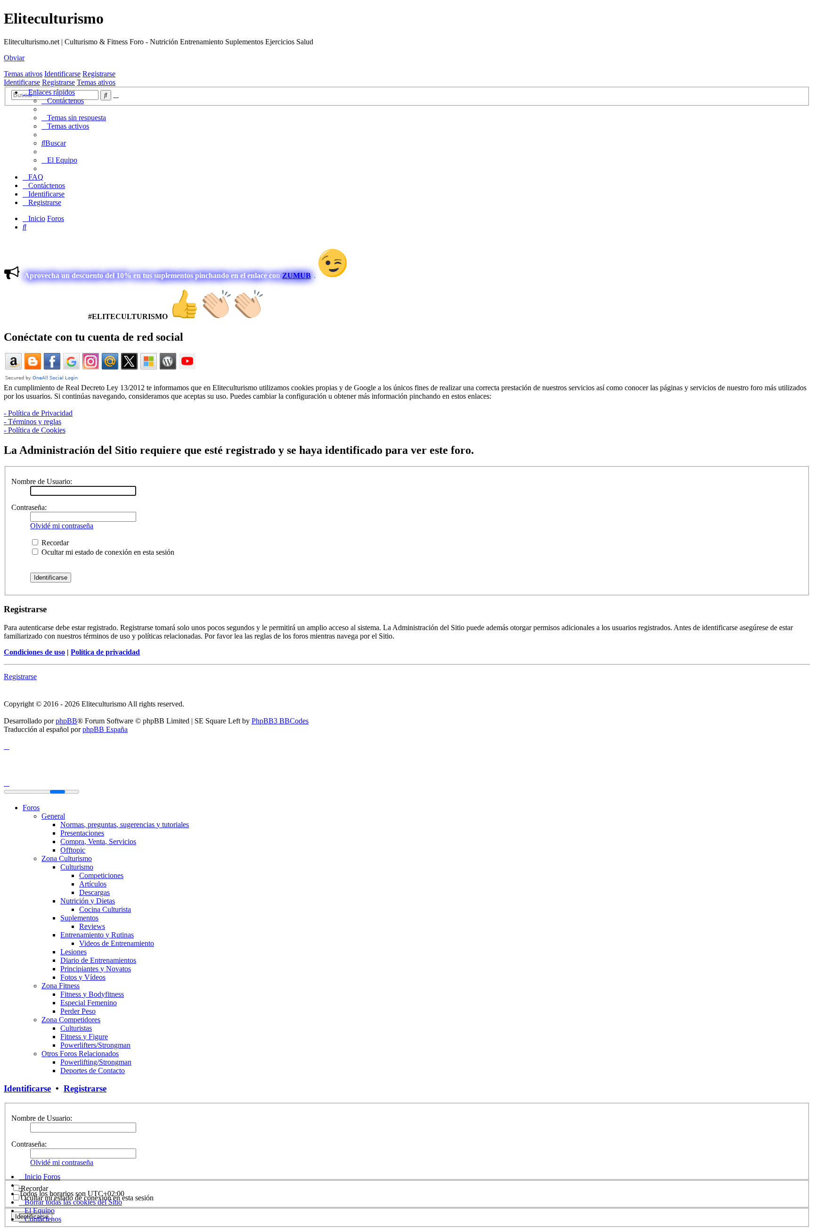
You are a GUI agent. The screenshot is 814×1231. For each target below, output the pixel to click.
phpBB (66, 721)
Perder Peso (78, 1011)
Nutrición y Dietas (87, 901)
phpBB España (105, 729)
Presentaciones (82, 833)
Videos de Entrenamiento (116, 943)
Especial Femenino (88, 1003)
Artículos (92, 884)
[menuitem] (62, 101)
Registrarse (98, 74)
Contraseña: (29, 507)
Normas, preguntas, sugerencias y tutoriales (124, 825)
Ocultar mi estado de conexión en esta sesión (107, 552)
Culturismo (76, 867)
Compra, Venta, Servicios (98, 841)
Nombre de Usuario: (41, 481)
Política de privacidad (105, 652)
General (53, 816)
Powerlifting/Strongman (95, 1062)
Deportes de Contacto (92, 1071)
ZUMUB (296, 275)
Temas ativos (23, 74)
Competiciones (101, 875)
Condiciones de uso (34, 652)
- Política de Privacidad (38, 413)
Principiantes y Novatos (95, 969)
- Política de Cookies (34, 430)
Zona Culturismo (66, 858)
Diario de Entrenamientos (98, 960)
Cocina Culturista (105, 909)
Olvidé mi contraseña (61, 526)
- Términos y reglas (32, 422)
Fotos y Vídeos (83, 977)
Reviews (92, 926)
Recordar (54, 543)
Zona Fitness (60, 986)
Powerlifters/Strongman (95, 1045)
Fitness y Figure (84, 1037)
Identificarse (62, 74)
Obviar (14, 58)
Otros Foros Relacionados (80, 1054)
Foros (31, 808)
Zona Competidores (70, 1020)
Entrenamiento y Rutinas (97, 935)
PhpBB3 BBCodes (280, 721)
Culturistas (76, 1028)
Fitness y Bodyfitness (92, 994)
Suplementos (79, 918)
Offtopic (72, 850)
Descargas (94, 892)
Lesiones (73, 952)
